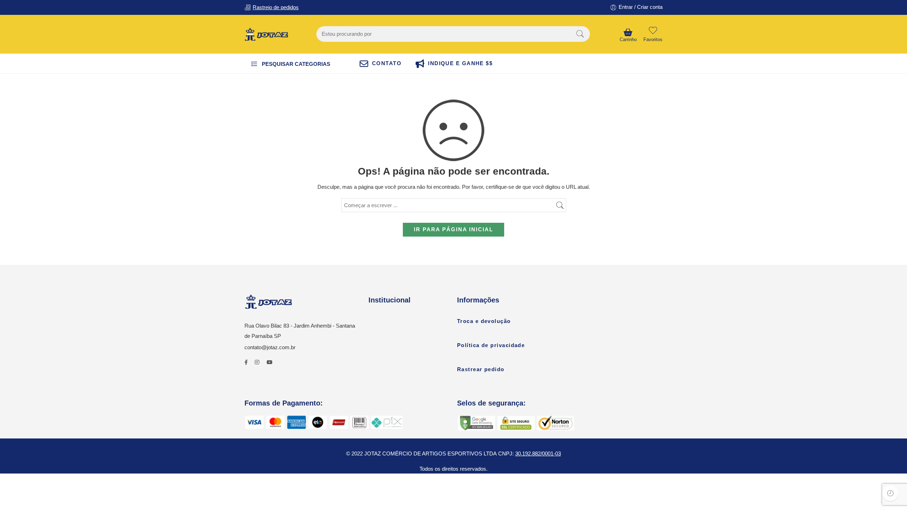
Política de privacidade (491, 345)
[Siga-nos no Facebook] (246, 362)
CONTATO (386, 63)
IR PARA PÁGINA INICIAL (453, 229)
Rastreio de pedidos (276, 7)
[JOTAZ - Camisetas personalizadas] (266, 34)
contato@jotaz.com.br (269, 347)
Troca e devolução (484, 321)
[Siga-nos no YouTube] (269, 362)
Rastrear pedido (481, 369)
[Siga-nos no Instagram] (257, 362)
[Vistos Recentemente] (890, 493)
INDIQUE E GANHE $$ (460, 63)
